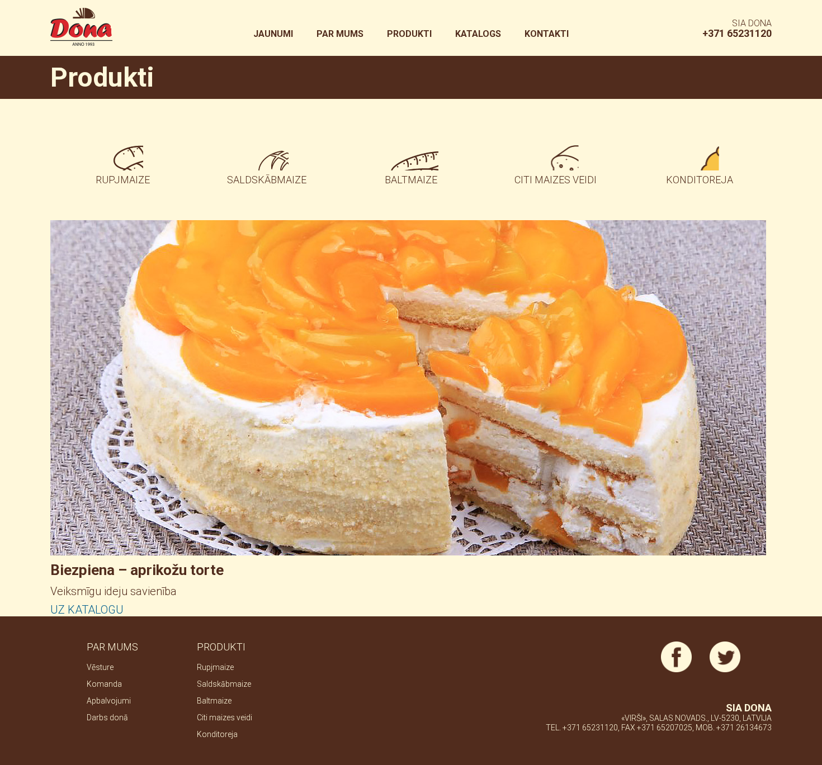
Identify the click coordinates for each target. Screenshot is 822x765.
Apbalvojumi (109, 700)
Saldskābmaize (266, 180)
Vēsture (100, 667)
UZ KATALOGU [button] (87, 609)
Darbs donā (107, 717)
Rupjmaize (123, 180)
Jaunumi (273, 33)
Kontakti (547, 33)
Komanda (104, 684)
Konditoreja (699, 180)
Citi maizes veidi (555, 180)
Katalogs (478, 33)
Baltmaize (411, 180)
